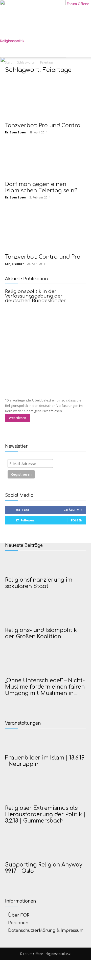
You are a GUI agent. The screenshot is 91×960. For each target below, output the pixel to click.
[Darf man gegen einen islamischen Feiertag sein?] (45, 161)
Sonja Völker (14, 264)
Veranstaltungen (23, 723)
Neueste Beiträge (24, 545)
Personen (18, 923)
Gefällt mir (72, 510)
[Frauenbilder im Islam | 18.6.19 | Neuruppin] (45, 742)
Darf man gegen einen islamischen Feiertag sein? (41, 187)
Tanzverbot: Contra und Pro (42, 257)
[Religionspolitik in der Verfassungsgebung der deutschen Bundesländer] (45, 346)
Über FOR (18, 915)
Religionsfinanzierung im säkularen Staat (38, 583)
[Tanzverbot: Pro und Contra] (45, 99)
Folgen (76, 520)
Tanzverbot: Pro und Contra (42, 125)
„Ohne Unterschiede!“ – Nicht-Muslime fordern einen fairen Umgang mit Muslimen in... (45, 686)
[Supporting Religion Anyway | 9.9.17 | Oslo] (45, 849)
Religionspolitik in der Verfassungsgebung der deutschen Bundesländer (35, 296)
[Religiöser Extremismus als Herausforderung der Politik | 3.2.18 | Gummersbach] (45, 793)
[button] (9, 50)
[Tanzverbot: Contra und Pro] (45, 230)
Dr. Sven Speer (15, 132)
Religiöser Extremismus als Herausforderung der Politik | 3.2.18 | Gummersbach (45, 814)
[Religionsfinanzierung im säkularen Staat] (45, 565)
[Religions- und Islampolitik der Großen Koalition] (45, 615)
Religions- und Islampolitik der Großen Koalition (41, 633)
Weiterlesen (17, 418)
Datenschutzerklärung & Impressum (45, 930)
